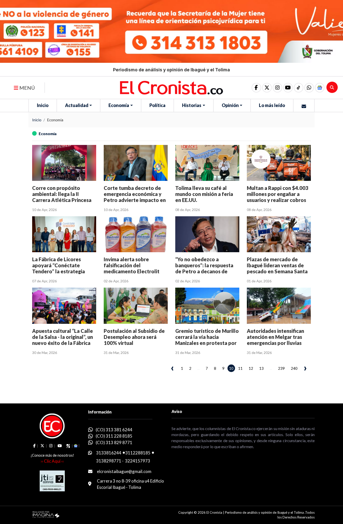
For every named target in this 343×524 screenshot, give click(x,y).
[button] (309, 87)
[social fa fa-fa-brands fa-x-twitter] (267, 87)
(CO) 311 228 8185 (114, 436)
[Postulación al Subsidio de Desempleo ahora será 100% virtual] (136, 306)
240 (294, 368)
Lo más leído (272, 105)
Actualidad (76, 105)
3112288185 (137, 452)
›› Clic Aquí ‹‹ (52, 461)
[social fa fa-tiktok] (298, 87)
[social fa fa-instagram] (277, 87)
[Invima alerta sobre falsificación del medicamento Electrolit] (136, 234)
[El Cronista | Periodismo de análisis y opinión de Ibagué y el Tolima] (171, 87)
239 (281, 368)
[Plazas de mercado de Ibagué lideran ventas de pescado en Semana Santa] (279, 234)
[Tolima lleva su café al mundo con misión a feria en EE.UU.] (207, 163)
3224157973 (137, 460)
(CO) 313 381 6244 (114, 429)
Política (157, 105)
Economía (118, 105)
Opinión (230, 105)
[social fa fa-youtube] (288, 87)
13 (261, 368)
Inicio (42, 105)
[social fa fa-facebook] (256, 87)
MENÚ (26, 88)
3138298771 (108, 460)
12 (251, 368)
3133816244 (108, 452)
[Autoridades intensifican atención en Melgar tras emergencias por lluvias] (279, 306)
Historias (191, 105)
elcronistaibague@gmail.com (124, 471)
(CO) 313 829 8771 (114, 442)
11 (240, 368)
